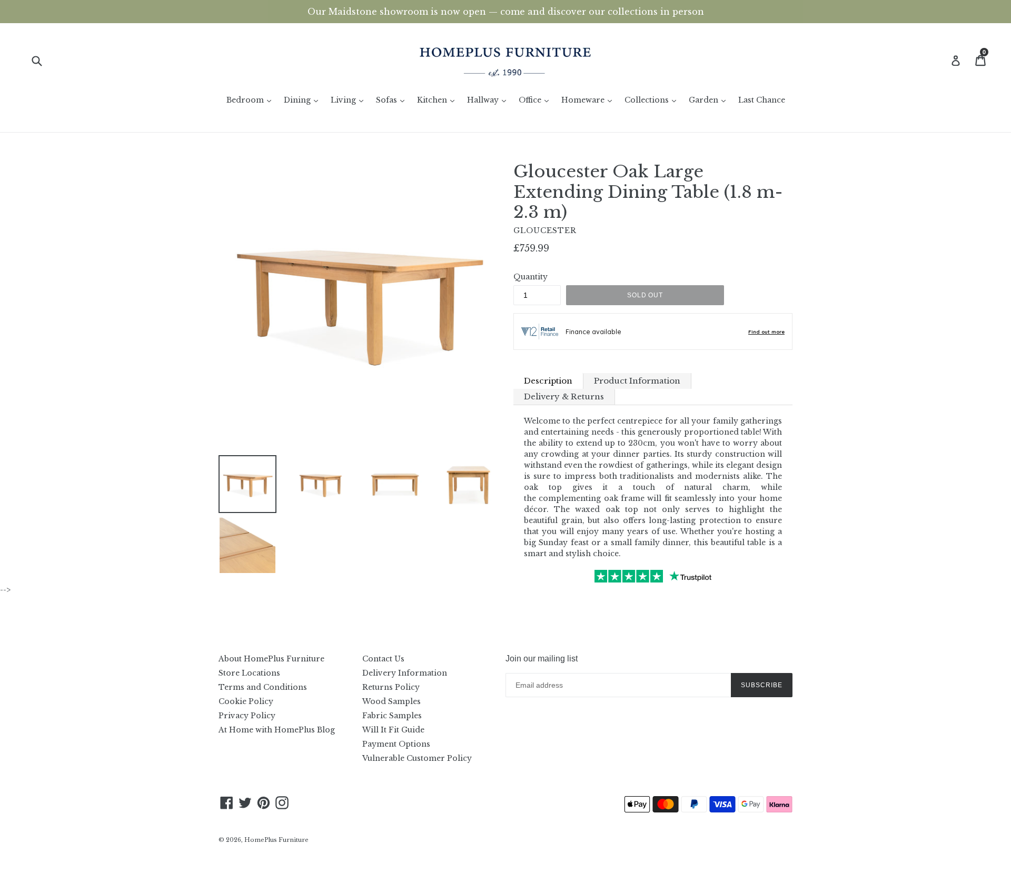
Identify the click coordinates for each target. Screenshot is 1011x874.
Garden (710, 100)
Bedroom (251, 100)
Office (536, 100)
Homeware (589, 100)
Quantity (530, 277)
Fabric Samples (392, 715)
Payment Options (396, 744)
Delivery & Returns (564, 396)
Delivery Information (404, 673)
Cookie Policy (246, 701)
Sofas (393, 100)
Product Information (637, 381)
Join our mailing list (542, 658)
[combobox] (43, 60)
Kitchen (438, 100)
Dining (303, 100)
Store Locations (249, 673)
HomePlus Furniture (276, 839)
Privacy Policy (247, 715)
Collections (653, 100)
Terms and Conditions (263, 687)
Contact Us (383, 659)
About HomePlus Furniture (271, 659)
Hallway (489, 100)
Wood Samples (391, 701)
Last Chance (761, 100)
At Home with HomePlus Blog (277, 730)
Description (548, 381)
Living (350, 100)
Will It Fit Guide (393, 730)
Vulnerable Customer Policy (417, 758)
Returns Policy (391, 687)
